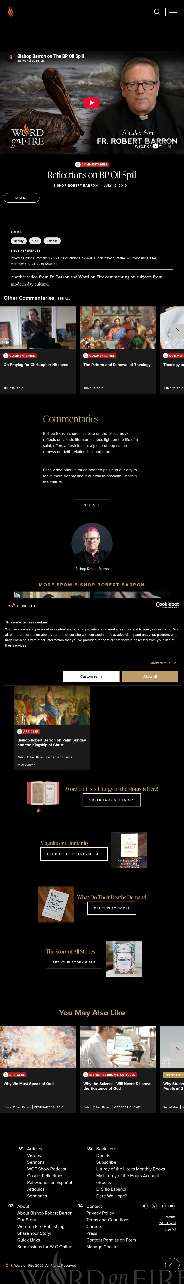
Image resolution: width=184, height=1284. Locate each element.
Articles (34, 1148)
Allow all (150, 676)
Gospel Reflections (45, 1175)
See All (64, 299)
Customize (88, 676)
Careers (94, 1226)
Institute (170, 1217)
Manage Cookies (102, 1246)
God (35, 241)
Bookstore (106, 1148)
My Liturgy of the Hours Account (127, 1175)
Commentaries (94, 164)
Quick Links (28, 1240)
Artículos (35, 1189)
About (23, 1206)
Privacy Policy (100, 1213)
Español (170, 1229)
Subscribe (106, 1162)
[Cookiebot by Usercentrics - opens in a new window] (159, 605)
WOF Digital (167, 1223)
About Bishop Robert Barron (44, 1213)
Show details (160, 663)
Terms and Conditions (107, 1219)
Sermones (37, 1195)
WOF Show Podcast (46, 1169)
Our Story (26, 1219)
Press (91, 1233)
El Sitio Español (111, 1189)
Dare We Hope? (111, 1195)
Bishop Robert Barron (75, 185)
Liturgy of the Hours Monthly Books (130, 1169)
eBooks (103, 1182)
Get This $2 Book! (111, 908)
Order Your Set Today (111, 800)
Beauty (19, 241)
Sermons (35, 1162)
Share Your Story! (34, 1233)
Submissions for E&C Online (44, 1246)
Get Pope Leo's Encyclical (74, 854)
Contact (94, 1206)
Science (52, 241)
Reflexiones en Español (49, 1182)
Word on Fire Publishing (40, 1226)
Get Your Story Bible (74, 962)
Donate (103, 1155)
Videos (34, 1155)
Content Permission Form (111, 1240)
